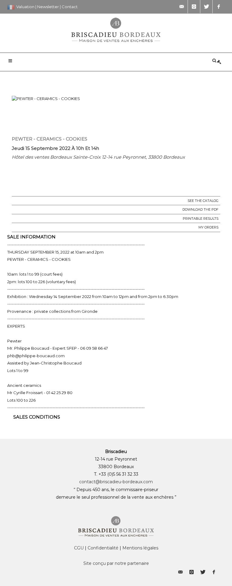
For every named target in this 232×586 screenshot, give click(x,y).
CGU (79, 548)
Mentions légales (140, 548)
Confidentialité (103, 548)
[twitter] (206, 6)
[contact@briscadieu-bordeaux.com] (182, 6)
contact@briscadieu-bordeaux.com (116, 481)
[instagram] (194, 6)
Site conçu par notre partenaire (116, 563)
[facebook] (219, 6)
